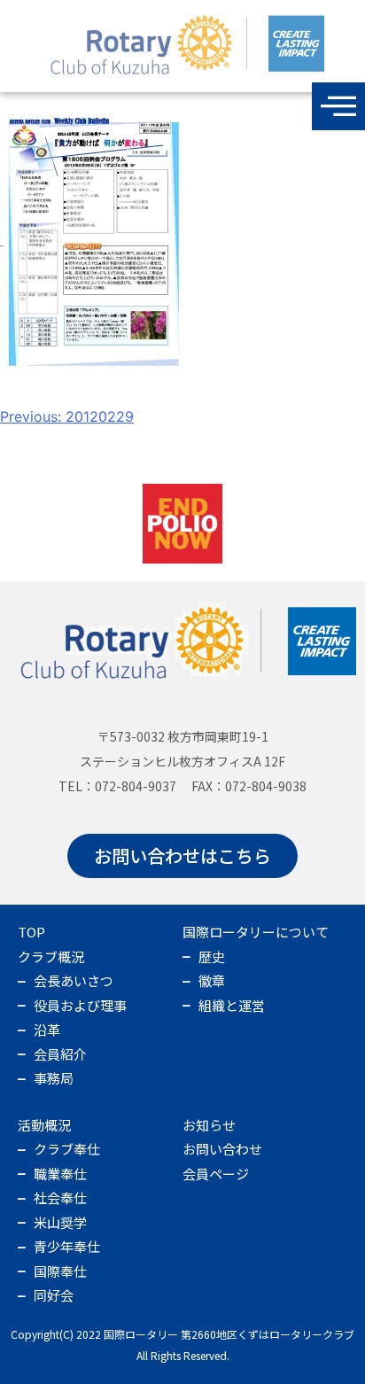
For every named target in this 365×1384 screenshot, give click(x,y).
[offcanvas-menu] (338, 106)
